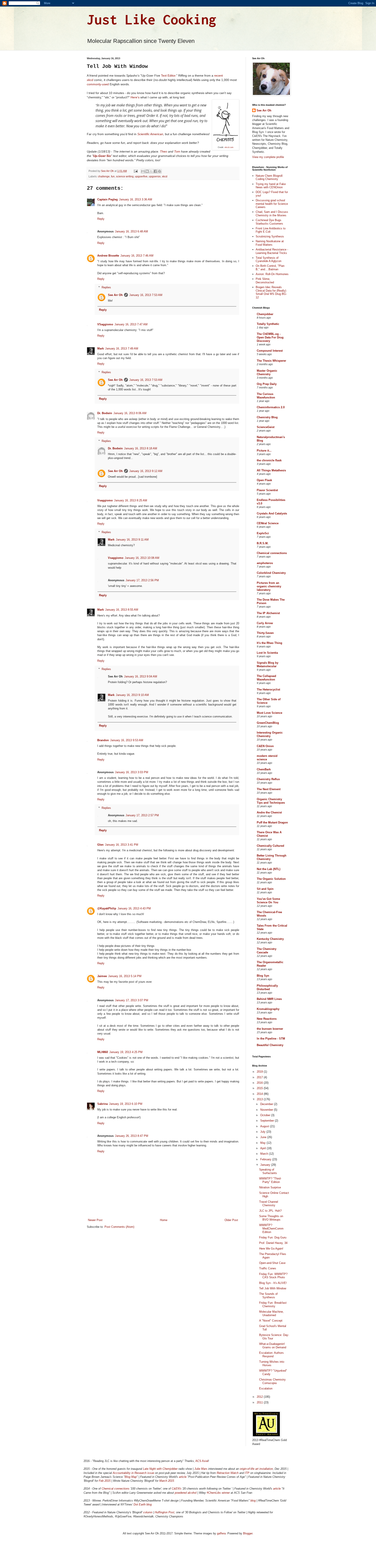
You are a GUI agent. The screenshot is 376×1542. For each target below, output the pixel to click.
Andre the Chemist (269, 812)
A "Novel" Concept (270, 1320)
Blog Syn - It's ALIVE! (273, 1283)
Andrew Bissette (108, 255)
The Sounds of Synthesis (268, 1295)
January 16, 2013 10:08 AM (142, 557)
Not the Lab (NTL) (268, 869)
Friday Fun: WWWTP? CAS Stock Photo (273, 1275)
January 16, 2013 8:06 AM (129, 413)
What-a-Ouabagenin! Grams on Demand (272, 1345)
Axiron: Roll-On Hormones (272, 274)
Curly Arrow (265, 623)
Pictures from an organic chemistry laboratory (269, 586)
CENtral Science (268, 523)
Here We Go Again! (271, 1248)
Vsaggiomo (105, 500)
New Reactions (267, 1018)
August (265, 1126)
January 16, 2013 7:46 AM (136, 255)
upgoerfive (141, 176)
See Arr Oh (115, 295)
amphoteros (265, 563)
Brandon (103, 740)
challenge (104, 176)
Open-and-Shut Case (272, 1263)
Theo (163, 151)
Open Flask (264, 480)
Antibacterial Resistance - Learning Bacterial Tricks (272, 251)
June (263, 1137)
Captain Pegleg (107, 199)
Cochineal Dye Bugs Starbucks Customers (269, 221)
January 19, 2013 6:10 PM (125, 1103)
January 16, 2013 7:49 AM (121, 348)
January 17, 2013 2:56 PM (142, 580)
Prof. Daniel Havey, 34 (273, 1243)
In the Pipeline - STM (271, 1038)
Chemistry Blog (267, 417)
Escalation (265, 1388)
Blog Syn (263, 975)
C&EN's (176, 1488)
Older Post (231, 1220)
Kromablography (268, 1009)
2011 (260, 1402)
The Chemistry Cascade (266, 950)
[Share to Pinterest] (159, 171)
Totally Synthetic (268, 324)
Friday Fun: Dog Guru (272, 1237)
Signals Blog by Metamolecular (267, 664)
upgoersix (155, 176)
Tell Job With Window (272, 1288)
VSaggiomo (105, 324)
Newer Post (95, 1220)
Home (163, 1220)
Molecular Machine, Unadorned (271, 1313)
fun (113, 176)
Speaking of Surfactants (268, 1171)
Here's (135, 97)
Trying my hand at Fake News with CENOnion (271, 185)
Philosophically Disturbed (267, 987)
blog (253, 1500)
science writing (125, 176)
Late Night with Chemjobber (160, 1468)
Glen (100, 844)
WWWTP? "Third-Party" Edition (270, 1180)
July (263, 1131)
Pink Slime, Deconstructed (265, 280)
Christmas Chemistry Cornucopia (272, 1381)
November (267, 1109)
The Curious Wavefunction (266, 395)
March (264, 1153)
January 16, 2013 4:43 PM (134, 908)
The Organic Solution (271, 878)
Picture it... (264, 450)
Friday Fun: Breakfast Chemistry (273, 1304)
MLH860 (102, 1052)
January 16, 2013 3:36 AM (135, 199)
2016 (260, 1082)
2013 (260, 1099)
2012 (260, 1396)
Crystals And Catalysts (272, 513)
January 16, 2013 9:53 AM (126, 740)
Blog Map (131, 1476)
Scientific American (150, 134)
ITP (247, 1473)
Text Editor (168, 75)
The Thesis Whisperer (271, 360)
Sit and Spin (265, 888)
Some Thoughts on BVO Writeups (271, 1217)
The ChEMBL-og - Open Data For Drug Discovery (270, 337)
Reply (100, 218)
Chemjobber (265, 314)
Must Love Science (269, 712)
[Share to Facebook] (155, 171)
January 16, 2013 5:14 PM (124, 976)
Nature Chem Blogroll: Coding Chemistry (269, 177)
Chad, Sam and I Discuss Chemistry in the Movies (272, 213)
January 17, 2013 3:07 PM (131, 1000)
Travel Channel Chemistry (268, 1203)
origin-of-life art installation (256, 1468)
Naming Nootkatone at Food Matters (270, 243)
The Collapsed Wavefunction (266, 677)
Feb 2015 (105, 1480)
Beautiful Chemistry (270, 1045)
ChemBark (264, 769)
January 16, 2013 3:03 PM (131, 772)
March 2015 (166, 1480)
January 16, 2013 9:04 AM (140, 676)
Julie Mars (200, 1468)
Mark (100, 348)
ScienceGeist (265, 427)
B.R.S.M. (263, 543)
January (265, 1164)
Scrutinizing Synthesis (270, 236)
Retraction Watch (227, 1473)
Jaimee (102, 976)
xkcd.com (229, 147)
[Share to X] (151, 171)
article (183, 1476)
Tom (177, 151)
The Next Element (268, 789)
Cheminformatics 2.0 (271, 407)
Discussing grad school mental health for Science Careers (272, 204)
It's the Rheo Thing (269, 643)
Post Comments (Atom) (119, 1226)
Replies (106, 287)
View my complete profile (268, 157)
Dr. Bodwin (104, 413)
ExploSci (263, 533)
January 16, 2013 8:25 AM (130, 500)
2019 (260, 1071)
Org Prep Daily (267, 384)
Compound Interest (270, 350)
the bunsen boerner (270, 1028)
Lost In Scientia (267, 652)
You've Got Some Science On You (268, 900)
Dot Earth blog (143, 1504)
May (263, 1142)
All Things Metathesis (271, 470)
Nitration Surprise (270, 1187)
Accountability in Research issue (133, 1473)
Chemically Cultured (270, 845)
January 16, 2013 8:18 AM (140, 448)
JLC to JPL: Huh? (270, 1210)
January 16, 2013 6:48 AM (131, 231)
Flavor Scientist (267, 490)
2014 (260, 1093)
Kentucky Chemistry (270, 939)
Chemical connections (272, 553)
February (266, 1159)
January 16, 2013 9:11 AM (132, 539)
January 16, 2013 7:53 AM (145, 295)
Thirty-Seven (265, 633)
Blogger (247, 1533)
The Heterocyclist (268, 689)
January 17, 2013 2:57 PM (142, 815)
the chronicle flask (269, 460)
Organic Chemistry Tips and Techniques (271, 801)
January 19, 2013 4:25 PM (126, 1052)
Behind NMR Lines (269, 999)
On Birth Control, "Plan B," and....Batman (270, 267)
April (263, 1148)
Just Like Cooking (151, 19)
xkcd (164, 176)
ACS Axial (201, 1461)
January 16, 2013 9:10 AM (132, 695)
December (267, 1104)
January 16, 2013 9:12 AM (145, 471)
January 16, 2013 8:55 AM (121, 609)
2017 (260, 1077)
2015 (260, 1088)
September (267, 1120)
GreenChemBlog (268, 722)
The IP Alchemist (268, 613)
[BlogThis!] (147, 171)
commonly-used (98, 84)
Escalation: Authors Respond (271, 1354)
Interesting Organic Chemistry (270, 734)
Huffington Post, (165, 1512)
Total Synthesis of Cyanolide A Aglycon (268, 259)
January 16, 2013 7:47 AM (131, 324)
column (147, 1512)
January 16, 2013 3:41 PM (121, 844)
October (265, 1115)
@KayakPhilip (106, 908)
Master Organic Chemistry (267, 372)
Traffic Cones (267, 1268)
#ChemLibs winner (218, 1492)
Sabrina (102, 1103)
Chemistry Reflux (268, 779)
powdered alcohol (185, 1492)
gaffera (221, 1533)
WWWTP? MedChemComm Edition (271, 1228)
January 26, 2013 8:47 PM (131, 1135)
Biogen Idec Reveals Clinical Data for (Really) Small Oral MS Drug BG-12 (271, 292)
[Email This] (143, 171)
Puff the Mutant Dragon (272, 822)
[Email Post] (135, 171)
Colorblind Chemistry (271, 572)
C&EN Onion (265, 746)
